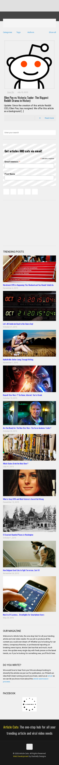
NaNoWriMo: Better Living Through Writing (18, 359)
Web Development (20, 756)
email (50, 676)
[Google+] (23, 2)
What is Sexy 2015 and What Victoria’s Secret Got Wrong (23, 499)
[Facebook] (20, 2)
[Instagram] (38, 2)
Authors (30, 32)
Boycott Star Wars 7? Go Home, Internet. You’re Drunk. (22, 395)
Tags (18, 32)
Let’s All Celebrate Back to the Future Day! (18, 323)
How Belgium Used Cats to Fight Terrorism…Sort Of (21, 570)
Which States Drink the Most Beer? (15, 463)
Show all (52, 32)
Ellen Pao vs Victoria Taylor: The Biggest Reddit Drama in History (26, 99)
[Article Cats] (29, 12)
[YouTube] (31, 2)
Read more (49, 118)
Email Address (12, 161)
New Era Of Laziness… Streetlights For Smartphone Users (23, 614)
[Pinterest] (35, 2)
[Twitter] (27, 2)
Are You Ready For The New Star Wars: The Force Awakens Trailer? (27, 428)
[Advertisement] (24, 223)
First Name (10, 174)
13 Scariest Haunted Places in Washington (18, 534)
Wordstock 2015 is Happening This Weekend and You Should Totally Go (28, 285)
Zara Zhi (10, 92)
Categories (7, 32)
